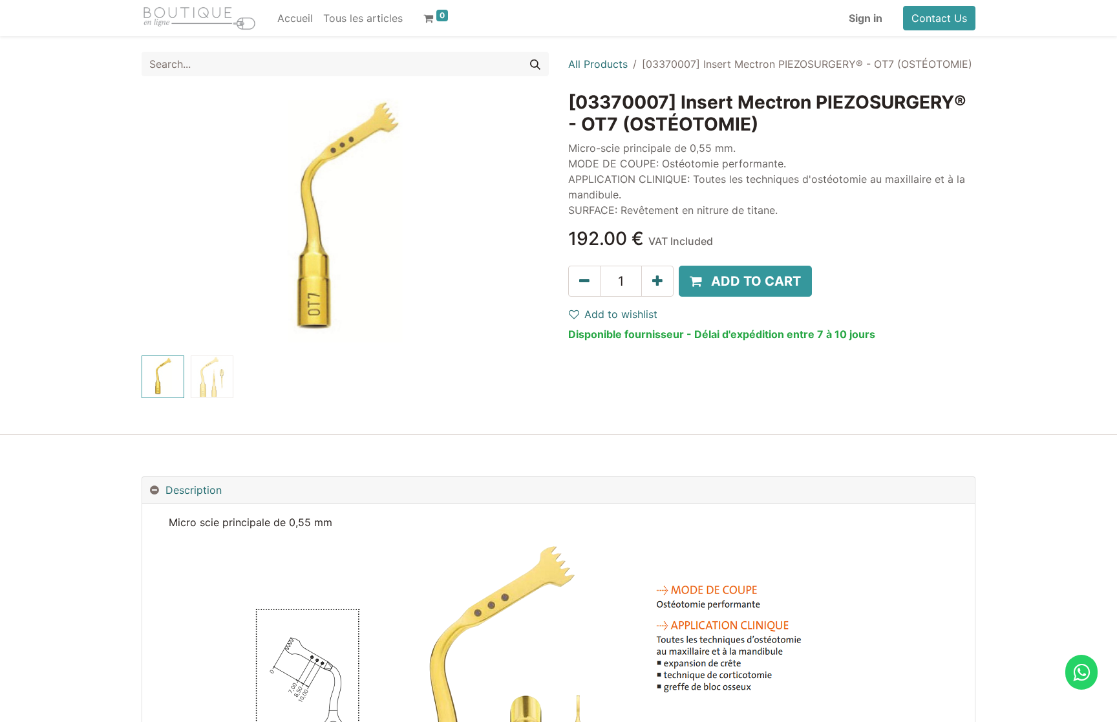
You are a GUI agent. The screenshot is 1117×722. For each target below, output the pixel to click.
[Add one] (657, 281)
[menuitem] (295, 18)
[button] (172, 221)
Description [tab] (193, 489)
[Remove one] (584, 281)
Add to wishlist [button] (620, 314)
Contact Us (939, 18)
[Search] (535, 64)
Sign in (865, 18)
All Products (598, 64)
